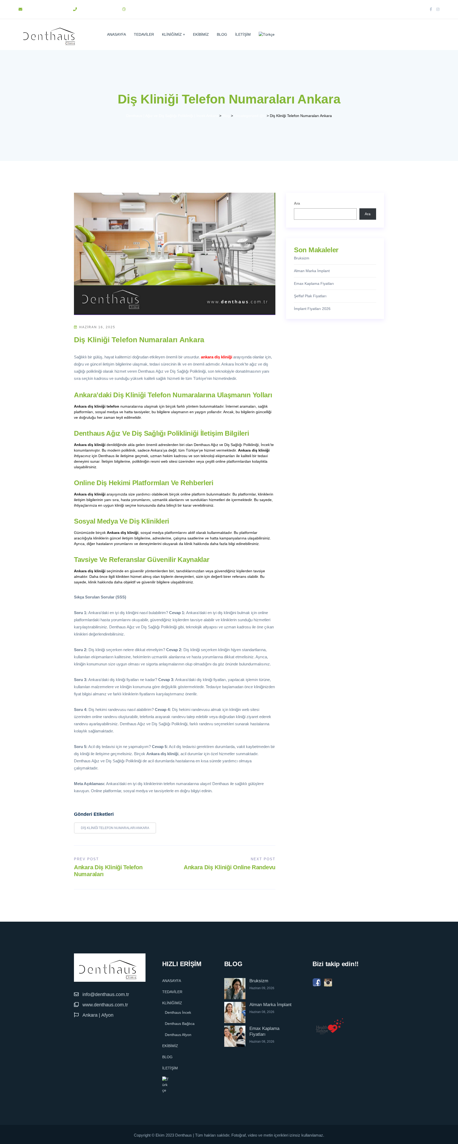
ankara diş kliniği (216, 357)
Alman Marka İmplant (312, 271)
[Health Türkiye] (329, 1026)
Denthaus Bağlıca (180, 1023)
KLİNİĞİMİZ (172, 34)
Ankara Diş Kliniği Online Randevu (229, 867)
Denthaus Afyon (178, 1035)
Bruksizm (301, 258)
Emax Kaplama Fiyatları (314, 283)
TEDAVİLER (144, 34)
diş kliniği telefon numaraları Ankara (115, 828)
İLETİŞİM (243, 34)
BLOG (222, 34)
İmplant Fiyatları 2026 (312, 308)
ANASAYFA (116, 34)
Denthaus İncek (178, 1012)
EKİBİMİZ (201, 34)
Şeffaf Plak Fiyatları (310, 296)
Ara (297, 203)
